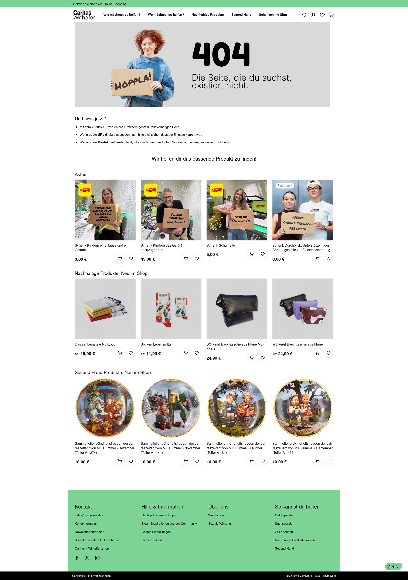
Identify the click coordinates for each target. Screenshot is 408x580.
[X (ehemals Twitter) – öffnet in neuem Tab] (87, 558)
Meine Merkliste (322, 15)
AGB (317, 575)
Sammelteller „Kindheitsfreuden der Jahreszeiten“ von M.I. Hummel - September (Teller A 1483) (302, 448)
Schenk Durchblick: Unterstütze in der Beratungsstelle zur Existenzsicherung (301, 247)
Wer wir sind (216, 515)
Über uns (218, 506)
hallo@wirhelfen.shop (89, 515)
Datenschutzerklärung (300, 575)
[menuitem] (122, 15)
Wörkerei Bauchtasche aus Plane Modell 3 (235, 346)
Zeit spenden (284, 531)
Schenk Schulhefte (221, 245)
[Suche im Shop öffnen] (304, 15)
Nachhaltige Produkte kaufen (295, 540)
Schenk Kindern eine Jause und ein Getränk (102, 247)
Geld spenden (284, 515)
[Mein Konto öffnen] (313, 15)
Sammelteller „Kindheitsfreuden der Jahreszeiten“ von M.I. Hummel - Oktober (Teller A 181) (237, 448)
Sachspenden (284, 523)
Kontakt (83, 506)
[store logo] (84, 15)
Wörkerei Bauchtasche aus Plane (297, 344)
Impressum (329, 575)
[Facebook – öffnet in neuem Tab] (77, 558)
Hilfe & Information (162, 506)
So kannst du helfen (297, 506)
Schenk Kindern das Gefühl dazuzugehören (161, 247)
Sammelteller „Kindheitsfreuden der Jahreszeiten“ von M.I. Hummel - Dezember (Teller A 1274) (105, 448)
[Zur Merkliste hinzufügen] (131, 258)
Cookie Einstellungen (156, 531)
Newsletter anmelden (89, 531)
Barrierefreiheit (152, 540)
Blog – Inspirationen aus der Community (169, 523)
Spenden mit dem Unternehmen (97, 540)
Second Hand (284, 548)
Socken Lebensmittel (156, 344)
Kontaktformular (86, 523)
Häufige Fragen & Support (159, 515)
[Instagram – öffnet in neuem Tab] (97, 558)
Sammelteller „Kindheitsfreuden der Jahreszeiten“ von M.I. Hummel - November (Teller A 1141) (171, 448)
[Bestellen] (120, 258)
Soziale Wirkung (219, 523)
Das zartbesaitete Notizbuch (96, 344)
